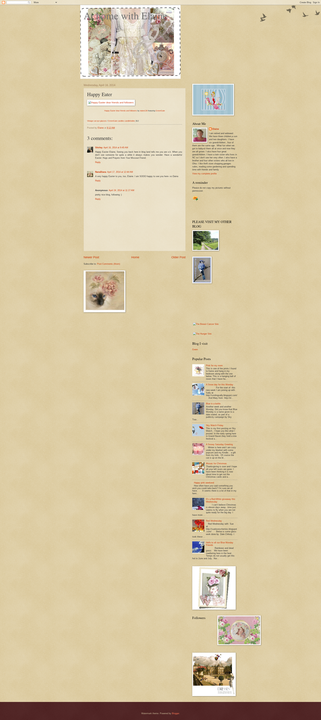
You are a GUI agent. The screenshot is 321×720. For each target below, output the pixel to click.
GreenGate (160, 111)
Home (135, 257)
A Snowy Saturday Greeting (219, 444)
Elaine (215, 129)
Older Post (178, 257)
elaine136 (144, 111)
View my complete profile (204, 173)
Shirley (98, 147)
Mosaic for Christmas (216, 463)
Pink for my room (214, 365)
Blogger (175, 713)
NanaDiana (100, 172)
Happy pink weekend (204, 482)
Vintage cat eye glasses (96, 121)
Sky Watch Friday (214, 425)
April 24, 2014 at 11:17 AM (121, 190)
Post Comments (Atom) (108, 264)
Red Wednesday (214, 521)
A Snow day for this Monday (219, 384)
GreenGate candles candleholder (121, 121)
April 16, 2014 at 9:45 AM (115, 147)
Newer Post (91, 257)
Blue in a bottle (213, 403)
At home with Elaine (125, 15)
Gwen (195, 349)
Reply (98, 162)
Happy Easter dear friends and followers (120, 111)
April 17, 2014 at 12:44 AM (120, 172)
